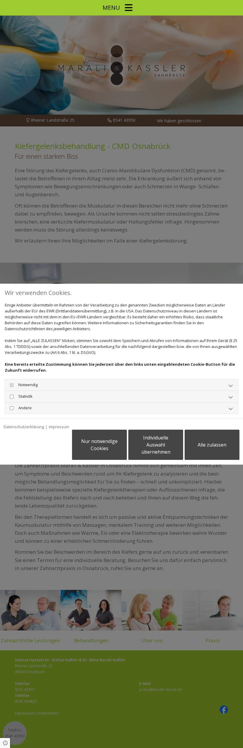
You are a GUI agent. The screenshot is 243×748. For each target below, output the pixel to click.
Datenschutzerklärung (24, 426)
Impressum (59, 426)
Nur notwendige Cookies (99, 445)
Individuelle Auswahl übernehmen (155, 444)
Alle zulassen (212, 445)
